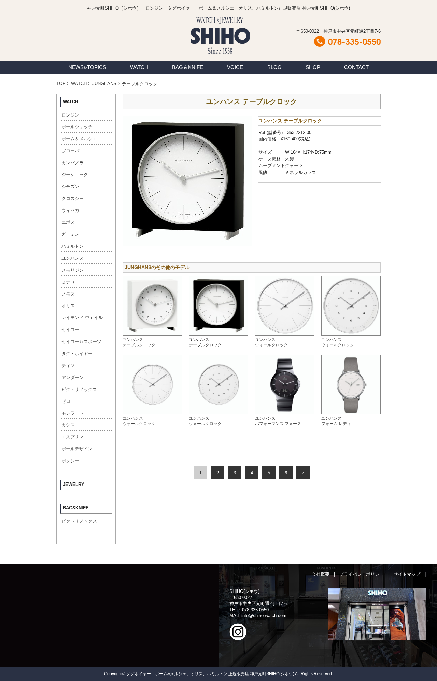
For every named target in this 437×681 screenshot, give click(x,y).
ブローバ (70, 150)
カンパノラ (72, 162)
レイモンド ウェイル (82, 317)
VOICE (235, 67)
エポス (68, 222)
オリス (68, 305)
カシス (68, 424)
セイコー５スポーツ (81, 341)
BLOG (274, 67)
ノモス (68, 294)
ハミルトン (72, 246)
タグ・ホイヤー (77, 353)
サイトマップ (407, 574)
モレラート (72, 413)
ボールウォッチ (77, 127)
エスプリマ (72, 436)
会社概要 (320, 574)
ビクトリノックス (79, 389)
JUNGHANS (104, 83)
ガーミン (70, 234)
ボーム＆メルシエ (79, 138)
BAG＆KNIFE (187, 67)
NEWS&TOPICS (87, 67)
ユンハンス (72, 258)
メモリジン (72, 270)
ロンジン (70, 115)
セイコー (70, 329)
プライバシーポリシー (361, 574)
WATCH (139, 67)
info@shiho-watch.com (263, 615)
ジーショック (74, 174)
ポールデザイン (77, 448)
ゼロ (65, 401)
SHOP (313, 67)
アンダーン (72, 377)
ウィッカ (70, 210)
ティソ (68, 365)
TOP (61, 83)
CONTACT (356, 67)
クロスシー (72, 198)
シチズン (70, 186)
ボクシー (70, 460)
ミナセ (68, 282)
